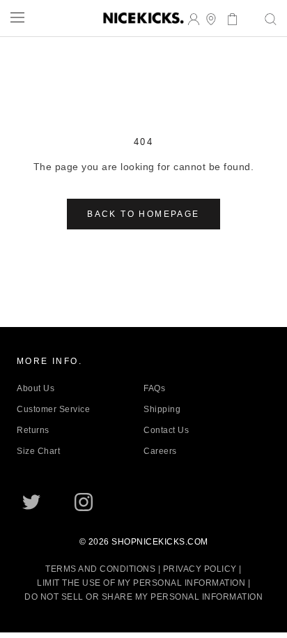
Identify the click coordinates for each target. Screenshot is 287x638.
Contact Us (166, 430)
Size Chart (38, 451)
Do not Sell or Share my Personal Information (143, 597)
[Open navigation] (17, 17)
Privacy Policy (200, 569)
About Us (35, 388)
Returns (33, 430)
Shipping (162, 409)
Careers (160, 451)
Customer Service (53, 409)
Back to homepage (143, 214)
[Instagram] (84, 502)
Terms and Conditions (100, 569)
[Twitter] (31, 502)
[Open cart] (228, 17)
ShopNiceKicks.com (159, 542)
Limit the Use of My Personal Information (141, 583)
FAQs (154, 388)
